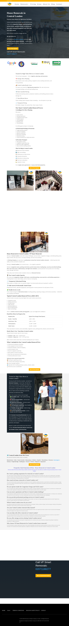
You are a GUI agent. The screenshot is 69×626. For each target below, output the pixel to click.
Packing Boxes (21, 566)
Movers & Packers (22, 570)
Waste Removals (22, 572)
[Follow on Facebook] (14, 591)
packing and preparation (19, 204)
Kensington (56, 460)
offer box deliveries (40, 222)
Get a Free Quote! (12, 48)
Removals (24, 4)
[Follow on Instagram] (17, 591)
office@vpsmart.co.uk (11, 566)
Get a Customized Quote (43, 575)
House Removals (22, 565)
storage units (30, 224)
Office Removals (22, 563)
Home (17, 4)
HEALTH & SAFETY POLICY (33, 610)
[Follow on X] (19, 591)
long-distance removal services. (52, 206)
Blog (53, 4)
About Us (46, 4)
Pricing (33, 4)
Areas (39, 4)
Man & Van (21, 575)
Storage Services (22, 568)
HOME (3, 610)
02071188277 (10, 0)
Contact (59, 4)
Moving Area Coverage (23, 577)
